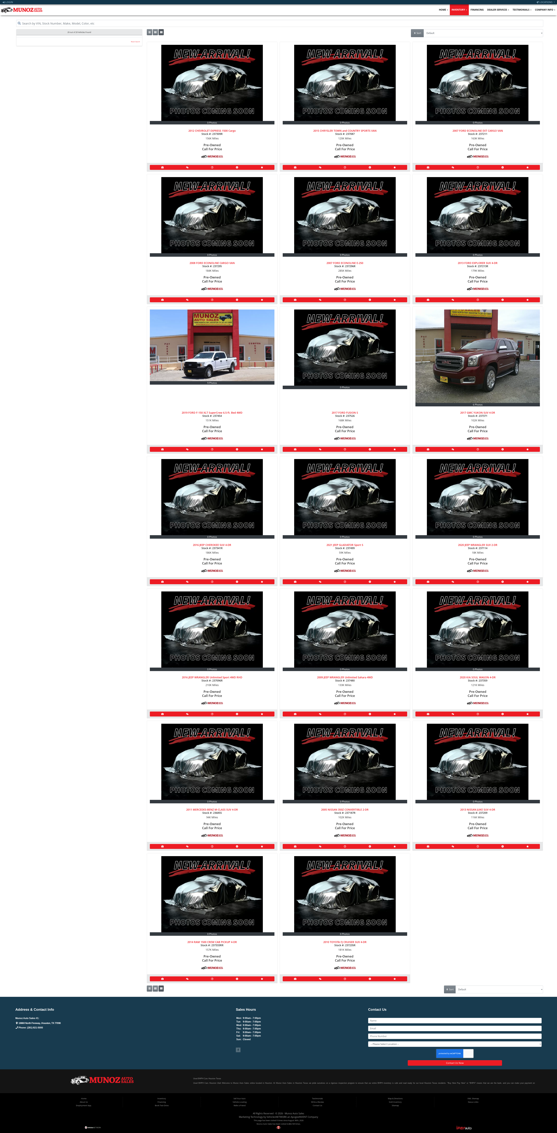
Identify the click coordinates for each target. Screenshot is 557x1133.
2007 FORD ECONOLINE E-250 (345, 263)
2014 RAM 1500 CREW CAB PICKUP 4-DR (212, 942)
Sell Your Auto (240, 1098)
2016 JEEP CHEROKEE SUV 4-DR (212, 545)
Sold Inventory (395, 1102)
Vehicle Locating (240, 1102)
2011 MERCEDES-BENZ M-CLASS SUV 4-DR (212, 809)
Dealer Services (497, 9)
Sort (418, 33)
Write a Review (317, 1102)
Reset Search (135, 42)
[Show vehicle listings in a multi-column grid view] (161, 32)
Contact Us (317, 1105)
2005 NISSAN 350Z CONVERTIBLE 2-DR (345, 809)
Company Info (544, 9)
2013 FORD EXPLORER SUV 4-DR (478, 263)
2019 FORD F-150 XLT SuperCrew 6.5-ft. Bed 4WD (212, 412)
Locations (546, 2)
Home (443, 9)
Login (9, 2)
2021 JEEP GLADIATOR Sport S (345, 545)
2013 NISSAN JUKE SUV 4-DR (477, 809)
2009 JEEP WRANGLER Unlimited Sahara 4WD (345, 677)
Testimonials (521, 9)
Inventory (459, 9)
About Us (84, 1102)
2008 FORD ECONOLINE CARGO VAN (212, 263)
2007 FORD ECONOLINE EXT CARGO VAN (478, 130)
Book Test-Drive (162, 1105)
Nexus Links (473, 1102)
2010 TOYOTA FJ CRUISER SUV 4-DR (345, 942)
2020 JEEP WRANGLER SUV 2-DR (477, 545)
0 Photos (212, 122)
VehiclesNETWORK (277, 1116)
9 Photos (212, 382)
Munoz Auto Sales (294, 1113)
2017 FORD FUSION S (345, 412)
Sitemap (395, 1105)
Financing (477, 9)
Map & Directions (395, 1098)
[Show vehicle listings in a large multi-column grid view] (155, 32)
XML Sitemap (473, 1098)
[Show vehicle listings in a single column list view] (149, 32)
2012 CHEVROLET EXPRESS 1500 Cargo (212, 130)
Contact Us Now (455, 1063)
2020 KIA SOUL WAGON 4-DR (478, 677)
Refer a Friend (240, 1105)
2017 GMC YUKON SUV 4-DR (477, 412)
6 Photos (478, 404)
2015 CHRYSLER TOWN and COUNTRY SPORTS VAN (345, 130)
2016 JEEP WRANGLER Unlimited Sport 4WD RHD (212, 677)
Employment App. (84, 1105)
